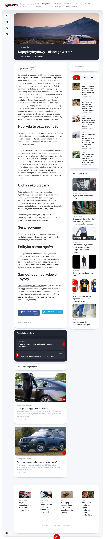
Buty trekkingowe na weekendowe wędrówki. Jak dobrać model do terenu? (88, 90)
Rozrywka (67, 4)
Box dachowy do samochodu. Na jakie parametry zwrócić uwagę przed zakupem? (88, 158)
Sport (76, 4)
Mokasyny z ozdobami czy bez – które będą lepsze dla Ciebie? (67, 507)
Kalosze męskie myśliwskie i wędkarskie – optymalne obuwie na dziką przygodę (83, 221)
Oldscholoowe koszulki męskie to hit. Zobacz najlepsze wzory (81, 298)
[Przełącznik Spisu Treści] (31, 69)
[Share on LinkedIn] (6, 34)
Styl (81, 4)
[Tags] (92, 77)
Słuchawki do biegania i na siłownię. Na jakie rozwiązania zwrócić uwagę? (88, 106)
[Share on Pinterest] (6, 28)
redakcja (26, 56)
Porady (29, 405)
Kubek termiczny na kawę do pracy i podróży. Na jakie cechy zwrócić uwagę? (89, 122)
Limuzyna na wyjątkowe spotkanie (32, 408)
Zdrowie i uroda (41, 6)
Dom (37, 4)
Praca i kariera (57, 4)
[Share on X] (6, 15)
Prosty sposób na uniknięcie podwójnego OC (37, 462)
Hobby (68, 6)
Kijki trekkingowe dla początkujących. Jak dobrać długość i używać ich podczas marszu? (88, 140)
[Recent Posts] (76, 77)
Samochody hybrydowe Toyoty (31, 286)
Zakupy (87, 4)
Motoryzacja (45, 4)
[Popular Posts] (84, 77)
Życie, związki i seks (56, 6)
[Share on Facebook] (6, 22)
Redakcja (75, 6)
